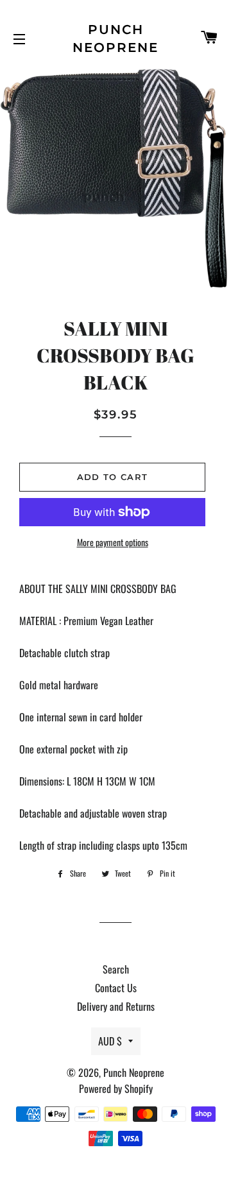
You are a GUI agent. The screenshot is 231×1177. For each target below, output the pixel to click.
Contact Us (116, 987)
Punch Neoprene (115, 38)
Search (116, 969)
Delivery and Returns (116, 1006)
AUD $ (110, 1041)
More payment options (112, 542)
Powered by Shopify (116, 1088)
